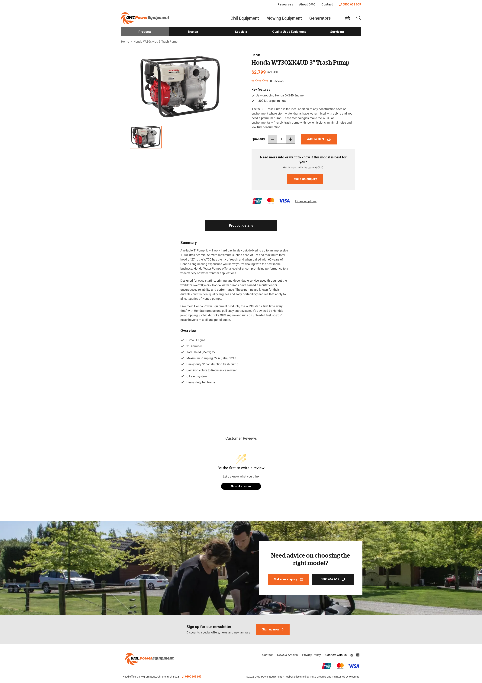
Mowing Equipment (284, 18)
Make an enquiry (305, 179)
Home (125, 41)
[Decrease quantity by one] (272, 139)
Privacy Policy (311, 655)
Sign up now (270, 629)
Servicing (337, 32)
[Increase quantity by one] (290, 139)
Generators (320, 18)
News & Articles (287, 655)
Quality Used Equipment (289, 32)
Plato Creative (318, 676)
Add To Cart (315, 139)
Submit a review (241, 486)
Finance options (306, 201)
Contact (327, 4)
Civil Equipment (244, 18)
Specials (241, 32)
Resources (285, 4)
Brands (193, 32)
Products (145, 32)
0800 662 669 (351, 4)
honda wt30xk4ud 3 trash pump (155, 41)
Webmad (354, 676)
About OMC (307, 4)
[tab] (241, 225)
